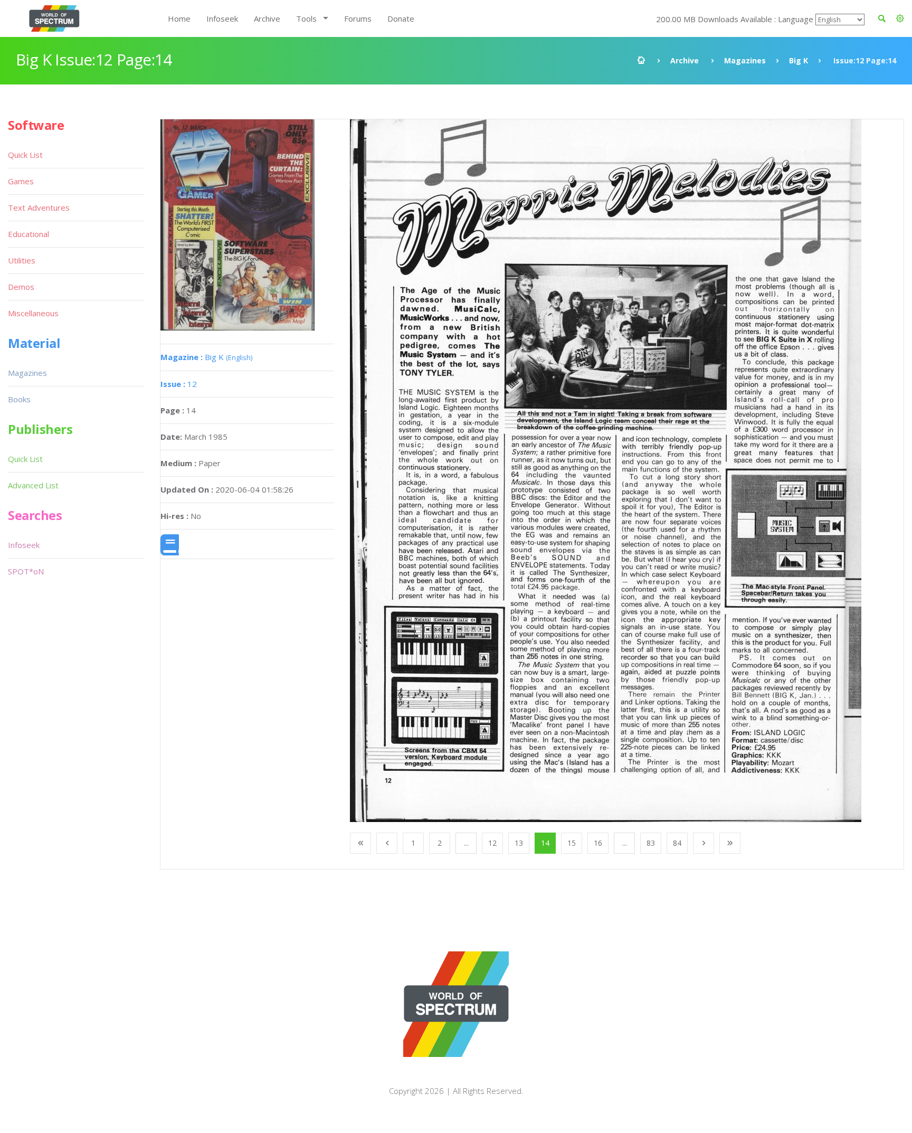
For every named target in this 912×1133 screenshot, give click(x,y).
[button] (900, 18)
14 (545, 843)
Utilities (21, 260)
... (466, 843)
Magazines (745, 60)
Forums (358, 18)
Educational (28, 234)
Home (179, 18)
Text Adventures (39, 207)
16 (598, 843)
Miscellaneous (33, 313)
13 (519, 843)
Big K (798, 60)
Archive (267, 18)
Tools (306, 18)
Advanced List (33, 485)
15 (571, 843)
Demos (21, 286)
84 (677, 843)
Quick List (25, 154)
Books (19, 399)
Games (21, 181)
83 (651, 843)
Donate (400, 18)
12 (178, 384)
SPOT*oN (26, 571)
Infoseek (222, 18)
